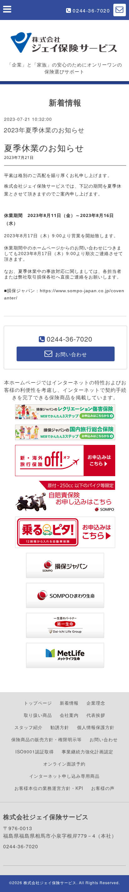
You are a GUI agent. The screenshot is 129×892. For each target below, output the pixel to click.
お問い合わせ (104, 739)
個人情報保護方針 (96, 727)
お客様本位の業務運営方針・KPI (48, 788)
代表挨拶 (95, 715)
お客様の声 (103, 788)
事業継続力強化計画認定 (87, 751)
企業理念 (95, 703)
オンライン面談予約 (64, 764)
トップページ (38, 703)
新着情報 (69, 703)
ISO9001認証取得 (34, 751)
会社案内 (69, 715)
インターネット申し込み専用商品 (64, 776)
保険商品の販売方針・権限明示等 (46, 739)
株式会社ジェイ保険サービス (49, 882)
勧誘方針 (59, 727)
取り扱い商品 (38, 715)
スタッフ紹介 (28, 727)
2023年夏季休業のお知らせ (44, 129)
